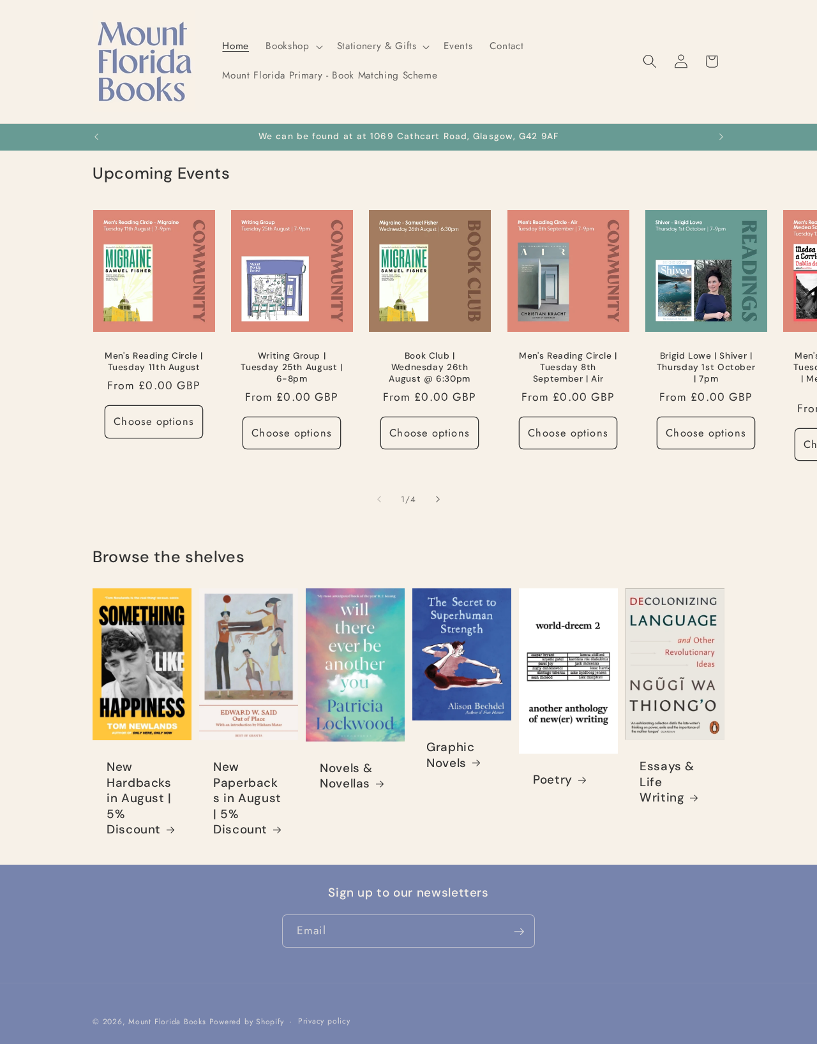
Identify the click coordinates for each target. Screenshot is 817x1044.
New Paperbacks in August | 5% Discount (247, 798)
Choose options (153, 421)
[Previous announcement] (96, 137)
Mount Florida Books (167, 1022)
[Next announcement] (721, 137)
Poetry (553, 780)
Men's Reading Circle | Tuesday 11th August (154, 361)
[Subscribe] (519, 931)
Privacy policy (324, 1021)
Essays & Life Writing (667, 782)
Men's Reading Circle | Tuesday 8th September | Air (568, 367)
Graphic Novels (450, 756)
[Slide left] (379, 500)
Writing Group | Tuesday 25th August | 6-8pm (292, 367)
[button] (292, 46)
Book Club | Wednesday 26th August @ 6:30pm (429, 367)
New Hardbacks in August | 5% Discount (139, 798)
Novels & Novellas (346, 776)
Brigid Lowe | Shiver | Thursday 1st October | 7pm (706, 367)
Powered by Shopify (246, 1022)
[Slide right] (438, 500)
